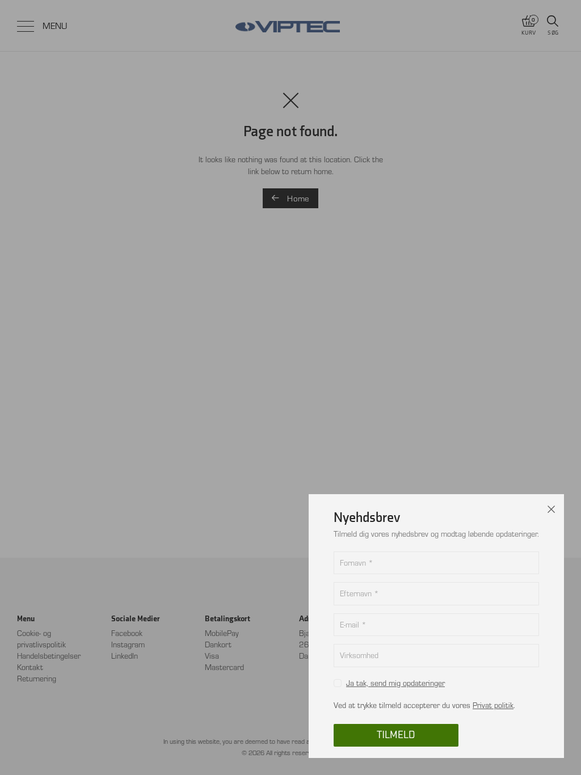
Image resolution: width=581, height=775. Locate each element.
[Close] (551, 507)
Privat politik (493, 705)
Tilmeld (396, 735)
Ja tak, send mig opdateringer (395, 682)
